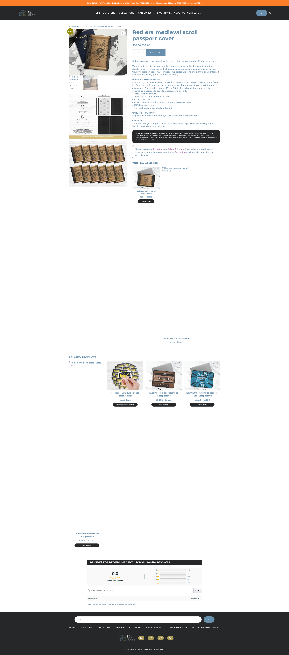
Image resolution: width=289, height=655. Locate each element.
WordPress (158, 649)
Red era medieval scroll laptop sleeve (146, 192)
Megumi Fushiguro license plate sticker (125, 394)
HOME (72, 627)
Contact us (180, 152)
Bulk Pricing (121, 404)
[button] (123, 33)
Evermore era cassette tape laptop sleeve (163, 394)
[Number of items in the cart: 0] (270, 13)
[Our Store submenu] (116, 13)
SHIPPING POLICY (177, 627)
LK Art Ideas (137, 649)
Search (198, 590)
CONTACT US (103, 627)
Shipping (157, 149)
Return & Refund (176, 149)
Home (71, 26)
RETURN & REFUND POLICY (206, 627)
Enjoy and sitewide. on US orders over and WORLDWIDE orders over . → (144, 3)
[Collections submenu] (135, 13)
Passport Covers (81, 26)
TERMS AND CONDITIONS (128, 627)
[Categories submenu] (152, 13)
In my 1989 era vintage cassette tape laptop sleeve (202, 394)
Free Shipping (146, 201)
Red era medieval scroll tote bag (176, 338)
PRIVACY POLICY (155, 627)
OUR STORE (86, 627)
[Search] (209, 619)
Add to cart (155, 52)
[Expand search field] (261, 13)
